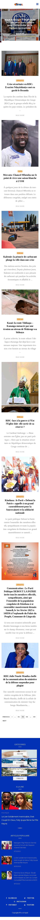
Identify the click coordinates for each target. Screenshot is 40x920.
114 (19, 717)
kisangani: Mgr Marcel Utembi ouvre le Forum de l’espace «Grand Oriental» (25, 855)
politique (20, 12)
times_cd (9, 73)
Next (4, 721)
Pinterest (13, 915)
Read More (20, 37)
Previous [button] (3, 26)
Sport (20, 171)
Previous (6, 717)
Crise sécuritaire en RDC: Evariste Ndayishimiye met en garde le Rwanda (20, 87)
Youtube (30, 915)
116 (27, 717)
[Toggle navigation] (36, 4)
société (20, 253)
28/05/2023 (17, 876)
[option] (20, 25)
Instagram (21, 911)
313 (34, 717)
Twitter (30, 908)
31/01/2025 (32, 665)
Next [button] (37, 26)
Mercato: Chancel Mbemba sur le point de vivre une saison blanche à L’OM (20, 178)
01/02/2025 (32, 73)
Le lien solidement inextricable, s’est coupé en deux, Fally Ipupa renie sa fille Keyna (26, 870)
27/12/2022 (17, 861)
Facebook (12, 908)
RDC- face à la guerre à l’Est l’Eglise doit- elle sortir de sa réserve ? (20, 423)
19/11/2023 (17, 894)
